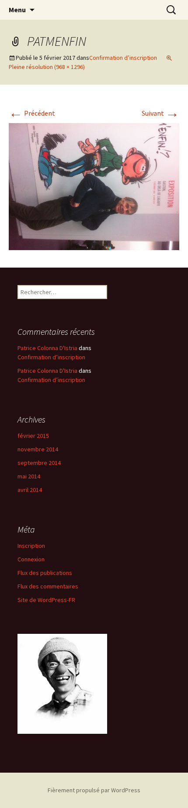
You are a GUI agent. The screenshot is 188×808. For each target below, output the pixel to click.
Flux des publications (44, 573)
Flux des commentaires (47, 586)
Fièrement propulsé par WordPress (94, 790)
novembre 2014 (37, 449)
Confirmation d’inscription (123, 58)
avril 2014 (29, 490)
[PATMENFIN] (94, 186)
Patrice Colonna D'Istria (47, 348)
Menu (17, 9)
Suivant (160, 113)
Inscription (31, 546)
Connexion (31, 559)
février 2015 (33, 436)
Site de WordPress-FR (46, 600)
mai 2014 (28, 476)
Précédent (32, 113)
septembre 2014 (39, 463)
